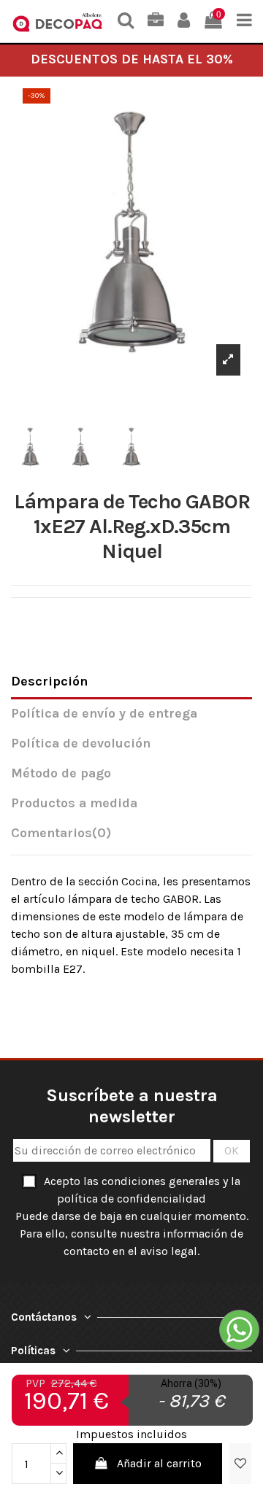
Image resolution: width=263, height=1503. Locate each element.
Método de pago (61, 773)
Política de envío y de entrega (104, 713)
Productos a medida (74, 803)
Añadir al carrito (159, 1463)
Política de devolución (80, 743)
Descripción (49, 681)
